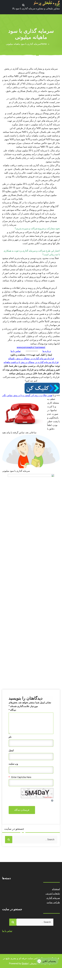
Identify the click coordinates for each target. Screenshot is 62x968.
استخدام (56, 889)
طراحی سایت (53, 902)
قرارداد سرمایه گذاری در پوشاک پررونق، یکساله (31, 358)
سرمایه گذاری (53, 898)
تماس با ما (16, 351)
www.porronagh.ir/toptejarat (31, 347)
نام (10, 737)
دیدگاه (12, 710)
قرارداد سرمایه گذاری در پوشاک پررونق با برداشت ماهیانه (31, 362)
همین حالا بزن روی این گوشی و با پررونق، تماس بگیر (27, 395)
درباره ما (47, 351)
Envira (25, 963)
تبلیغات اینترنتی (52, 893)
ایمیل (11, 750)
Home (44, 44)
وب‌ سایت (13, 763)
